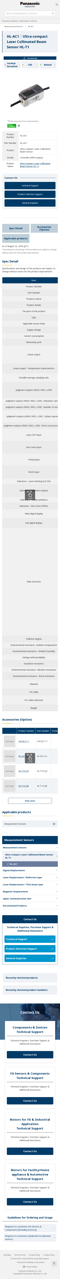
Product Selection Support (30, 194)
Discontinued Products (15, 905)
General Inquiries (30, 202)
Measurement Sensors (13, 26)
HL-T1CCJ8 (23, 785)
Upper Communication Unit (17, 898)
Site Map (7, 1255)
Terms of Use (20, 1255)
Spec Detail (15, 228)
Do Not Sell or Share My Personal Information (30, 1259)
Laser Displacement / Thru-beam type (23, 884)
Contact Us (30, 1054)
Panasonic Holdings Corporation (30, 1262)
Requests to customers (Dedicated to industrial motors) (27, 1238)
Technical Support (30, 185)
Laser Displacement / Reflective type (22, 877)
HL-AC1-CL (23, 756)
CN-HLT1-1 (23, 741)
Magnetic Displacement (15, 891)
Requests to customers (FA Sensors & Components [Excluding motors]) (23, 1228)
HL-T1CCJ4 (23, 771)
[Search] (52, 13)
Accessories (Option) (44, 228)
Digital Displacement (14, 870)
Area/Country (31, 1266)
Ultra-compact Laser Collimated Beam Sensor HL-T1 (35, 165)
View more (30, 801)
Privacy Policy (34, 1255)
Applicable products (16, 238)
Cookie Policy (48, 1255)
